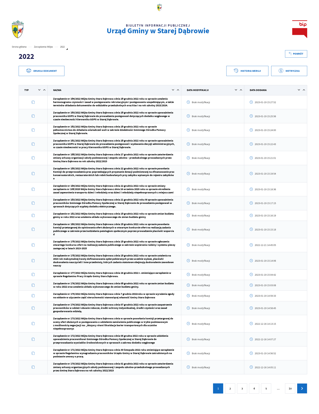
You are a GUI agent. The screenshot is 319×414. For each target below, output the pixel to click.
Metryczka (293, 71)
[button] (39, 90)
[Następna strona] (302, 388)
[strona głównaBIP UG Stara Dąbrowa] (18, 29)
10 (290, 388)
